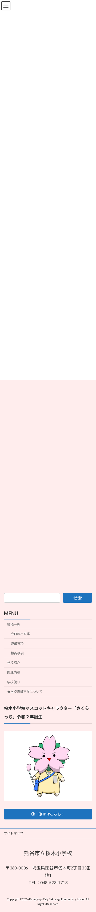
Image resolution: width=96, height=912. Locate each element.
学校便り (13, 682)
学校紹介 (13, 663)
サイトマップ (13, 833)
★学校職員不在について (24, 692)
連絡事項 (17, 644)
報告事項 (17, 653)
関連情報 (13, 672)
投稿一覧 (13, 624)
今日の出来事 (20, 634)
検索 (77, 598)
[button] (48, 814)
